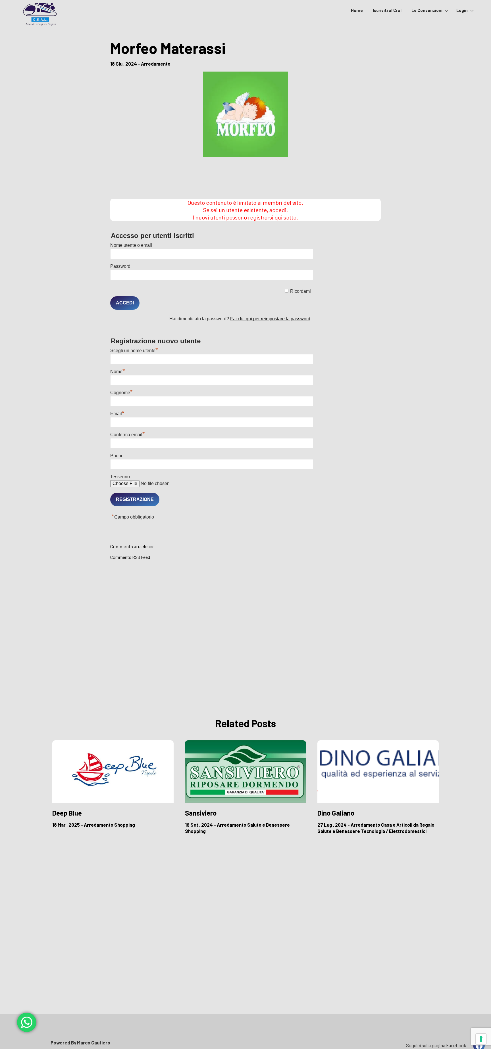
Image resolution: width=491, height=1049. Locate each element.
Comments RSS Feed (130, 557)
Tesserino (120, 476)
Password (120, 266)
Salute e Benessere (268, 825)
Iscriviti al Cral (387, 10)
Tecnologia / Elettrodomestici (393, 831)
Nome (117, 371)
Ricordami (300, 291)
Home (357, 10)
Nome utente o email (131, 245)
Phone (117, 455)
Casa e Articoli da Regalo (407, 825)
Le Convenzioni (426, 10)
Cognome (121, 392)
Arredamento (155, 63)
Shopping (124, 825)
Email (117, 413)
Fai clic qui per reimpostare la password (270, 318)
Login (462, 10)
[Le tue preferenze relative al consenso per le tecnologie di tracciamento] (481, 1039)
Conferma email (127, 434)
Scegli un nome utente (134, 350)
